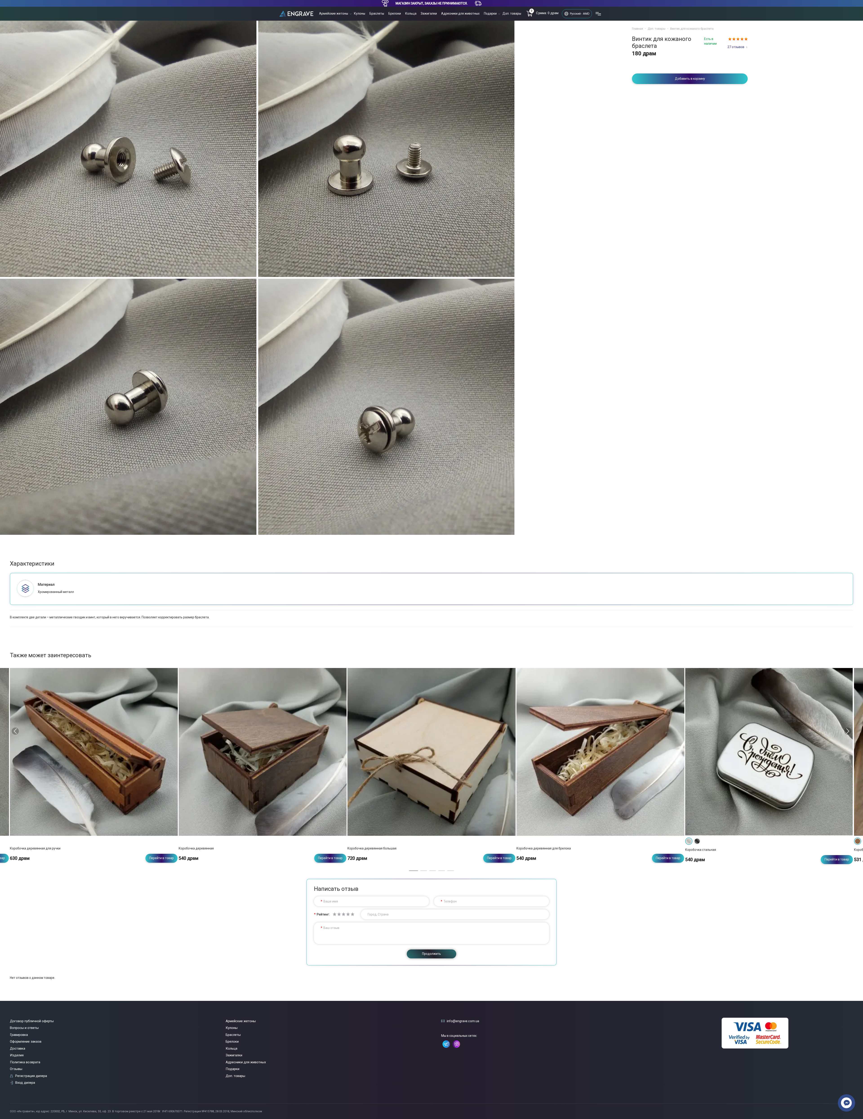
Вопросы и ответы (24, 1028)
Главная (637, 28)
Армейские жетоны (333, 13)
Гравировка (19, 1035)
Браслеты (376, 13)
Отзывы (16, 1069)
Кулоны (359, 13)
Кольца (410, 13)
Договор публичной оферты (32, 1021)
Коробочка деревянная (196, 848)
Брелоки (394, 13)
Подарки (490, 13)
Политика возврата (25, 1062)
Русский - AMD (579, 13)
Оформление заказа (25, 1041)
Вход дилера (25, 1083)
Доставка (17, 1048)
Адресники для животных (460, 13)
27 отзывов (735, 47)
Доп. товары (512, 13)
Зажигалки (429, 13)
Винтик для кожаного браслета (692, 28)
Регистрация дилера (31, 1076)
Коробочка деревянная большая (371, 848)
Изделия (17, 1055)
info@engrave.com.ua (463, 1021)
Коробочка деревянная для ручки (35, 848)
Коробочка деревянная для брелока (543, 848)
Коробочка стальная (700, 849)
